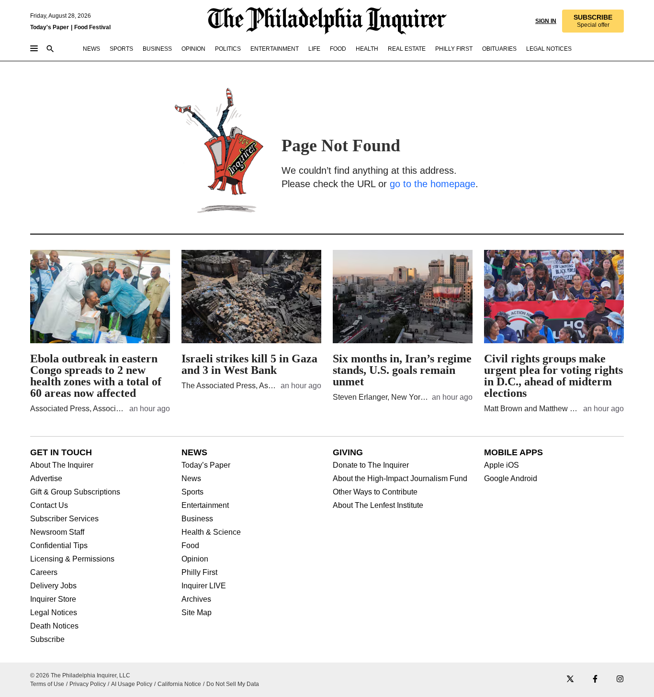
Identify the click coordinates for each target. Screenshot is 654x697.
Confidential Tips (59, 546)
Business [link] (157, 48)
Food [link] (338, 48)
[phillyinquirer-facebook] (595, 679)
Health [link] (367, 48)
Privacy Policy (87, 684)
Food (190, 546)
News (191, 479)
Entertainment (205, 505)
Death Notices (54, 626)
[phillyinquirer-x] (570, 679)
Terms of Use (47, 684)
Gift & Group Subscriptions (75, 492)
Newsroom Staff (57, 532)
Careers (43, 572)
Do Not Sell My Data (232, 684)
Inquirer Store (53, 599)
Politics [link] (228, 48)
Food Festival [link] (92, 27)
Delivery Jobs (53, 586)
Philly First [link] (454, 48)
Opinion (194, 559)
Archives (196, 599)
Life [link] (314, 48)
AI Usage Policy (131, 684)
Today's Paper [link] (49, 27)
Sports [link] (121, 48)
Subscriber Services (64, 519)
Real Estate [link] (407, 48)
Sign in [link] (545, 21)
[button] (593, 21)
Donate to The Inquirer (371, 465)
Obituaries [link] (499, 48)
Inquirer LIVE (203, 586)
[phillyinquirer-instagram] (620, 679)
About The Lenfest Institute (378, 505)
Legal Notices (53, 613)
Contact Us (49, 505)
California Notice (179, 684)
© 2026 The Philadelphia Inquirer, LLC (80, 675)
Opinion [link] (193, 48)
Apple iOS (501, 465)
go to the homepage (432, 184)
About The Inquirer (61, 465)
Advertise (46, 479)
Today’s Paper (205, 465)
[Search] (50, 49)
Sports (192, 492)
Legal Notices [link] (549, 48)
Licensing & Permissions (72, 559)
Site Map (196, 613)
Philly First (199, 572)
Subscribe (47, 639)
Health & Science (211, 532)
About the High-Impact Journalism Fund (400, 479)
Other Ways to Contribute (375, 492)
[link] (593, 21)
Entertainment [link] (274, 48)
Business (197, 519)
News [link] (91, 48)
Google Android (510, 479)
